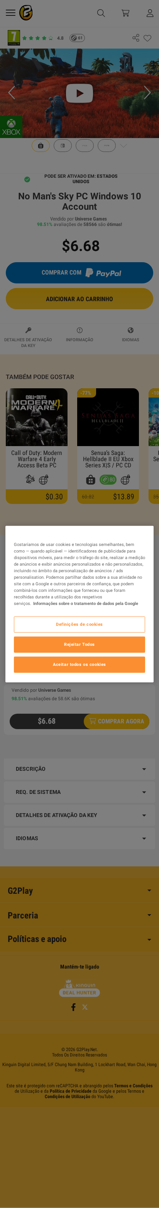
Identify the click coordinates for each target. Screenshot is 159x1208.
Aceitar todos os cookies (79, 664)
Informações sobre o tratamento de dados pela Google (85, 603)
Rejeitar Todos (79, 644)
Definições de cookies (79, 624)
